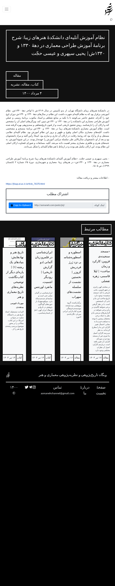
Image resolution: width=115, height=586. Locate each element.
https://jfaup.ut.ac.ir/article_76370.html (25, 184)
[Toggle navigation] (6, 9)
